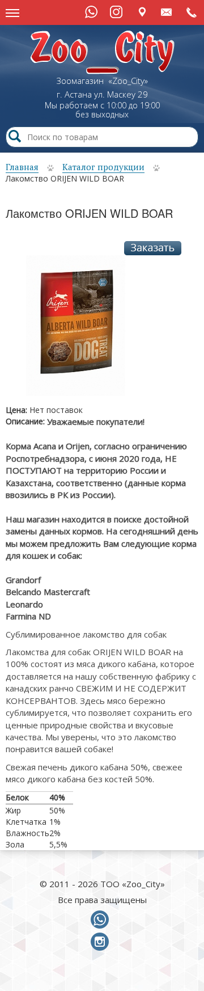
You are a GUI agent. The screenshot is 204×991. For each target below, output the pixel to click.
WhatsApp (91, 12)
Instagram (116, 12)
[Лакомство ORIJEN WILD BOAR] (76, 329)
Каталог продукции (103, 166)
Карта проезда (142, 12)
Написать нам (167, 12)
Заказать (152, 248)
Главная (22, 166)
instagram (102, 942)
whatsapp (102, 920)
